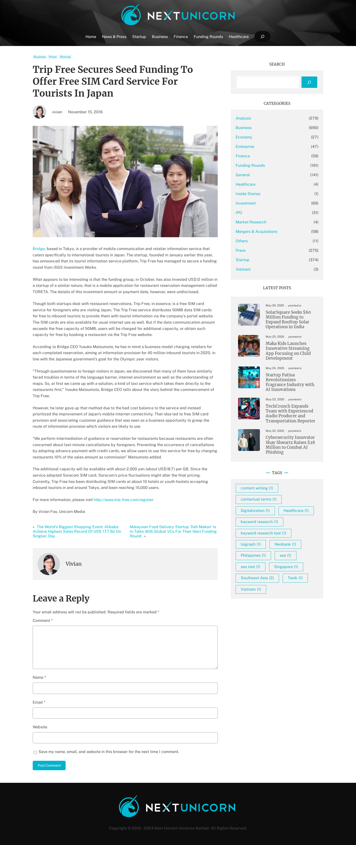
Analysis (243, 118)
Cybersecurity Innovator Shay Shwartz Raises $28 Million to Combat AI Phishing (290, 445)
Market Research (251, 222)
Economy (244, 137)
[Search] (309, 82)
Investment (246, 203)
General (243, 175)
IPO (239, 212)
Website (40, 727)
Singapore (286, 566)
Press (53, 57)
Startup (65, 57)
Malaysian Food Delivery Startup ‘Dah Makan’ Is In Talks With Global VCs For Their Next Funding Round (173, 531)
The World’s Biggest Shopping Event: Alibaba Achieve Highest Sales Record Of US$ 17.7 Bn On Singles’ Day (77, 531)
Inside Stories (248, 193)
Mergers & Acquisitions (256, 231)
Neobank (285, 544)
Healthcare (245, 184)
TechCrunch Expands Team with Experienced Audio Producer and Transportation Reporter (290, 413)
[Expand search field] (262, 36)
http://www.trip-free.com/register (124, 499)
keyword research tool (263, 533)
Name (39, 677)
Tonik (295, 578)
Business (40, 57)
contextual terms (259, 499)
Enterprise (245, 146)
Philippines (253, 555)
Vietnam (243, 269)
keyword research (259, 521)
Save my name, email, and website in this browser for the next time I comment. (109, 751)
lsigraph (251, 544)
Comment (43, 620)
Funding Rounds (250, 165)
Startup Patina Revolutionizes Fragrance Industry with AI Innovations (290, 382)
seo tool (250, 566)
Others (242, 241)
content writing (257, 488)
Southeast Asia (257, 578)
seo (285, 555)
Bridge (39, 248)
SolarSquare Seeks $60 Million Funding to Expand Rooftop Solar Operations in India (288, 319)
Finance (243, 156)
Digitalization (255, 510)
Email (39, 702)
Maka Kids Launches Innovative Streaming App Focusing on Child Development (288, 351)
